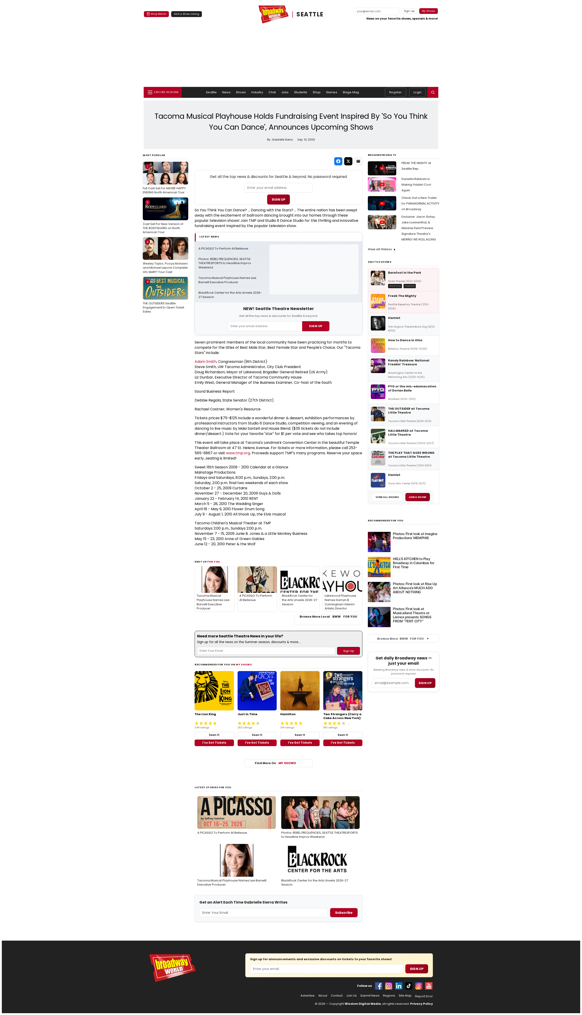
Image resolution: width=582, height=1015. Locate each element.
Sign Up (278, 199)
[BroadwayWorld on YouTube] (429, 986)
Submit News (369, 996)
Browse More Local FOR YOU (328, 617)
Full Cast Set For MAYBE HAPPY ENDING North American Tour (164, 179)
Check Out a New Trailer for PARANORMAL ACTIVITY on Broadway (420, 203)
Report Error (424, 996)
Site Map (405, 996)
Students (300, 92)
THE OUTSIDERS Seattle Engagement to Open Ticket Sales (163, 297)
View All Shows (387, 497)
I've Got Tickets (214, 743)
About (322, 996)
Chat (272, 92)
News (226, 92)
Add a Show (417, 497)
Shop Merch (158, 14)
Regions (389, 996)
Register (395, 92)
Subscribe (344, 912)
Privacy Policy (421, 1004)
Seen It (214, 735)
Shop (317, 92)
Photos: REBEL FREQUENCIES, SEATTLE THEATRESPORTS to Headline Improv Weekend (225, 263)
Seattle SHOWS (379, 262)
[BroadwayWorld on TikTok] (409, 986)
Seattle (211, 92)
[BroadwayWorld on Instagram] (389, 986)
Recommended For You (386, 520)
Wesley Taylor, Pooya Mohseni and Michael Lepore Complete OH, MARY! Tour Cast (165, 257)
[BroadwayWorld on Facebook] (379, 986)
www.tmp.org (238, 453)
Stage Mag (351, 92)
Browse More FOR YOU (400, 638)
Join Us (351, 996)
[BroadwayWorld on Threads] (419, 986)
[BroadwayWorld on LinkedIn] (399, 986)
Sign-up (409, 11)
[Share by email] (358, 161)
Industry (257, 92)
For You (213, 561)
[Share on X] (348, 161)
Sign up (425, 683)
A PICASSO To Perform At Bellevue (223, 249)
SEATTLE (310, 14)
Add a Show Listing (186, 14)
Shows (241, 92)
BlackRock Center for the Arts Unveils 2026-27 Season (230, 295)
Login (417, 92)
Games (331, 92)
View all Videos (380, 249)
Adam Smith (205, 361)
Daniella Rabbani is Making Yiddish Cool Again (416, 184)
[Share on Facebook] (338, 161)
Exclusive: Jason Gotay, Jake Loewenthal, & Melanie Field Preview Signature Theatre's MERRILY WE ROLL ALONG (418, 228)
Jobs (285, 92)
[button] (432, 92)
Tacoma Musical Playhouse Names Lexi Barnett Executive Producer (227, 280)
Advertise (308, 996)
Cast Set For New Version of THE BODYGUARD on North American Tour (163, 217)
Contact (337, 996)
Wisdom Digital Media (363, 1004)
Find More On (275, 763)
